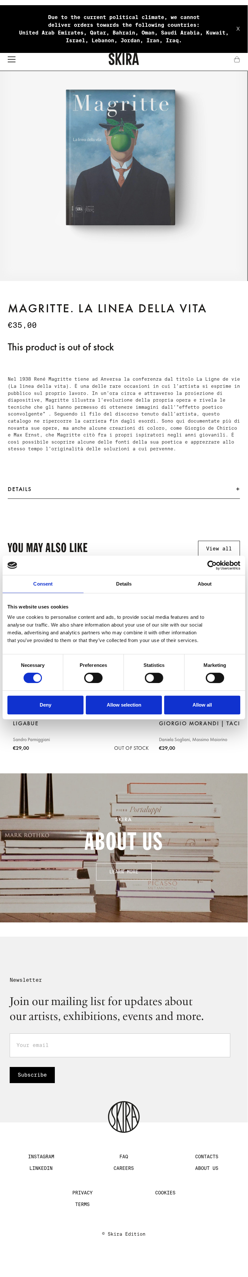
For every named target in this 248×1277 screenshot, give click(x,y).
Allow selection (124, 705)
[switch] (93, 678)
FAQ (123, 1157)
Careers (124, 1168)
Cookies (165, 1193)
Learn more (123, 872)
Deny (45, 705)
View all (219, 548)
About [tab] (205, 584)
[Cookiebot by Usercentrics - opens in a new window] (212, 565)
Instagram (41, 1157)
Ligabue (26, 723)
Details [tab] (124, 584)
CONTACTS (206, 1157)
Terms (82, 1204)
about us (206, 1168)
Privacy (82, 1193)
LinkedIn (41, 1168)
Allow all (202, 705)
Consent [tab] (43, 584)
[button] (11, 59)
